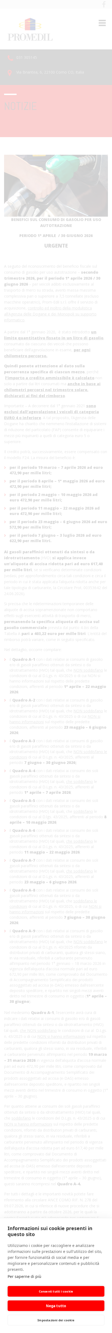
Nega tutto (56, 1305)
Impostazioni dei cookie (56, 1320)
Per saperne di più (24, 1276)
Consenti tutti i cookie (56, 1291)
